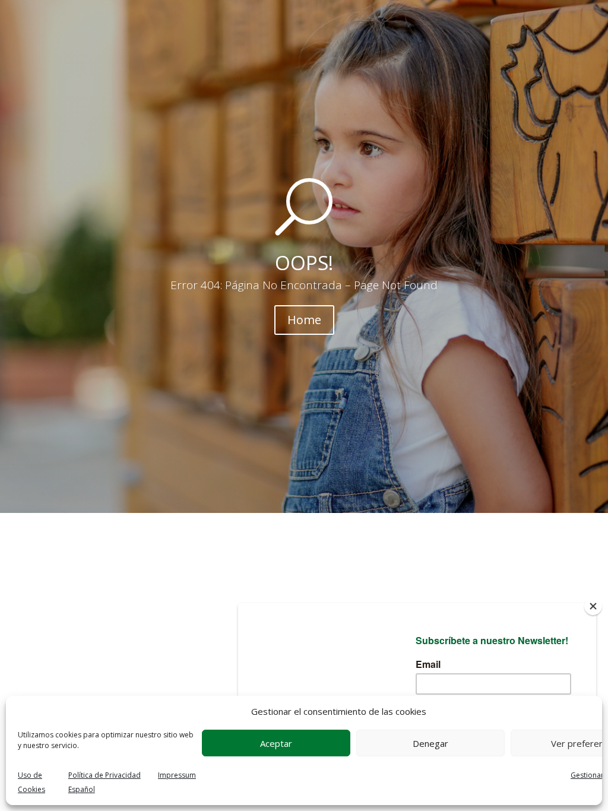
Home (304, 320)
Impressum (177, 775)
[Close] (593, 606)
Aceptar (276, 743)
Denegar (430, 743)
